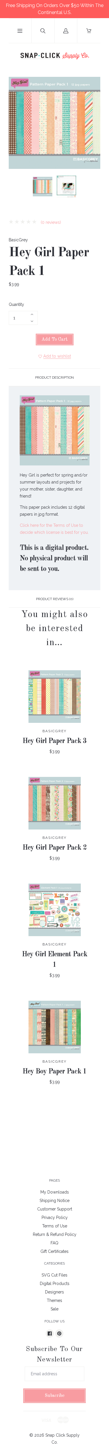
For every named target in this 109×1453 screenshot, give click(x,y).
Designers (54, 1292)
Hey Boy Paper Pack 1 (54, 1071)
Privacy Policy (55, 1217)
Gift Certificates (54, 1251)
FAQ (54, 1243)
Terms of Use (54, 1226)
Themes (54, 1300)
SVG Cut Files (54, 1275)
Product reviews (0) (54, 599)
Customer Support (54, 1209)
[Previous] (16, 188)
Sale (54, 1309)
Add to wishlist (57, 356)
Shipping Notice (54, 1200)
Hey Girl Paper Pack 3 (54, 741)
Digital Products (54, 1283)
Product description (54, 377)
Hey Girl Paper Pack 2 (54, 847)
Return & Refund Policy (54, 1234)
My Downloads (54, 1192)
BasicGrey (18, 240)
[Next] (93, 188)
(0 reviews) (50, 222)
